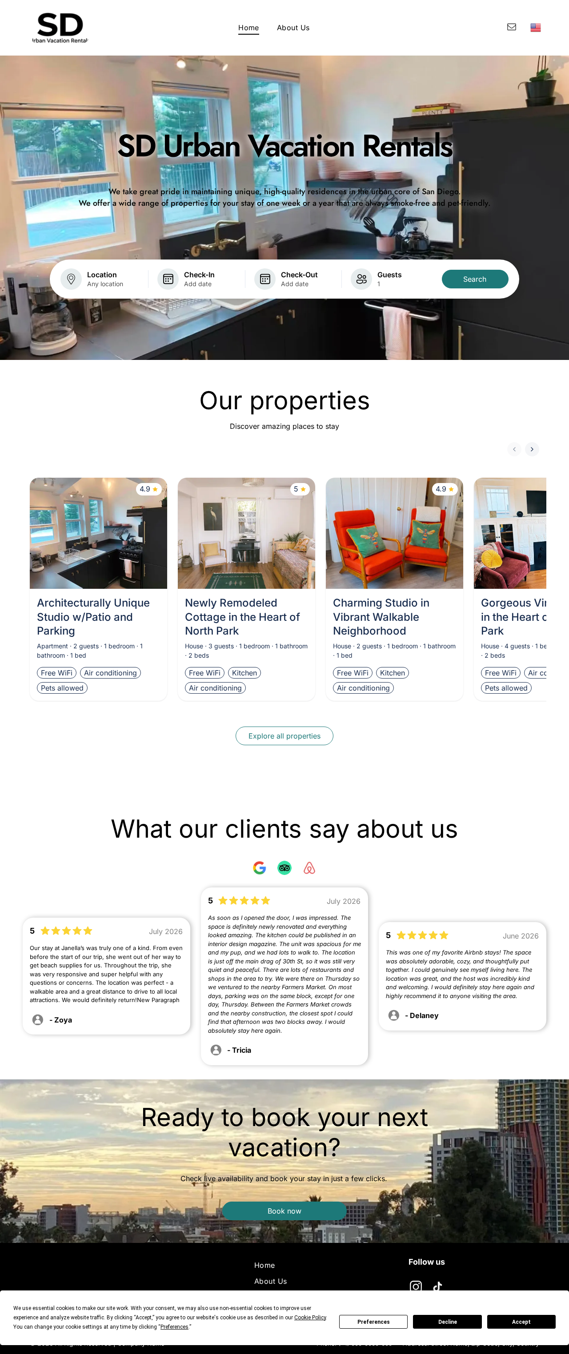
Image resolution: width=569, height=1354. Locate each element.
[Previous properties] (514, 449)
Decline (447, 1322)
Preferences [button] (174, 1327)
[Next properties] (532, 449)
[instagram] (416, 1288)
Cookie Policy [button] (310, 1317)
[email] (511, 28)
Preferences (373, 1322)
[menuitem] (248, 27)
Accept (521, 1322)
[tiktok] (438, 1288)
